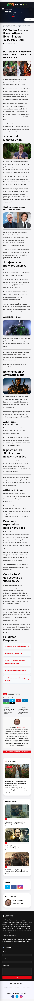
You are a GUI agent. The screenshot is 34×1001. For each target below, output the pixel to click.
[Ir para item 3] (14, 16)
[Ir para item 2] (13, 16)
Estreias (13, 25)
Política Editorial (26, 987)
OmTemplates (17, 990)
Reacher (8, 11)
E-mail (4, 958)
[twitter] (7, 887)
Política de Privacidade (9, 987)
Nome (4, 951)
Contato (23, 993)
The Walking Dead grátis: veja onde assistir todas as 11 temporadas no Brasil (16, 871)
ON (23, 983)
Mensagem (5, 965)
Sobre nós (16, 993)
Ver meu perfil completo (18, 903)
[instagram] (20, 887)
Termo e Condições (18, 987)
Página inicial (6, 25)
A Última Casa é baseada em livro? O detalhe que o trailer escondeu (15, 823)
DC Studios (11, 694)
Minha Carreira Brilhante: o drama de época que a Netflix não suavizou (16, 782)
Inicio (9, 993)
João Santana (7, 43)
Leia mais (7, 793)
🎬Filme (19, 983)
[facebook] (14, 887)
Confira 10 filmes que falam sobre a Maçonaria (12, 847)
